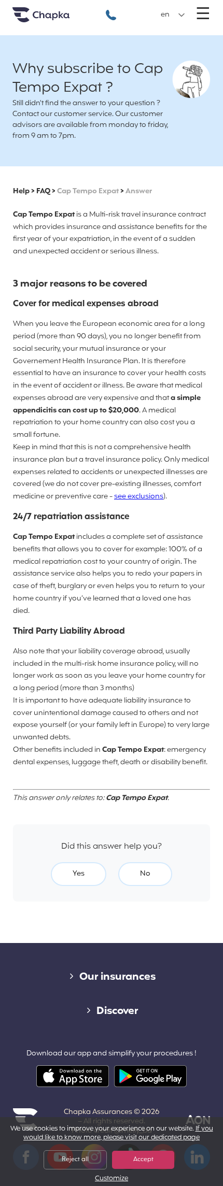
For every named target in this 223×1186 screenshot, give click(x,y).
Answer (139, 191)
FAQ (43, 191)
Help (21, 191)
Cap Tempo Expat (88, 191)
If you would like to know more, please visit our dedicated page (118, 1133)
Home (53, 19)
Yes (79, 873)
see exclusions (138, 496)
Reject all (75, 1159)
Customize (111, 1179)
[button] (173, 15)
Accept (143, 1159)
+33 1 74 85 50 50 (111, 10)
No (145, 873)
